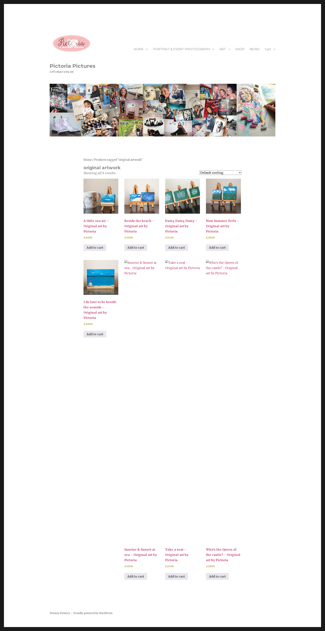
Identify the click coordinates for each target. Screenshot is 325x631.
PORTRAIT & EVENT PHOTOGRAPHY (181, 49)
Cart (268, 49)
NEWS (255, 49)
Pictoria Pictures (72, 66)
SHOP (240, 49)
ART (222, 49)
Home (88, 160)
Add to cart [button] (95, 247)
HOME (139, 49)
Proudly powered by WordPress (92, 613)
